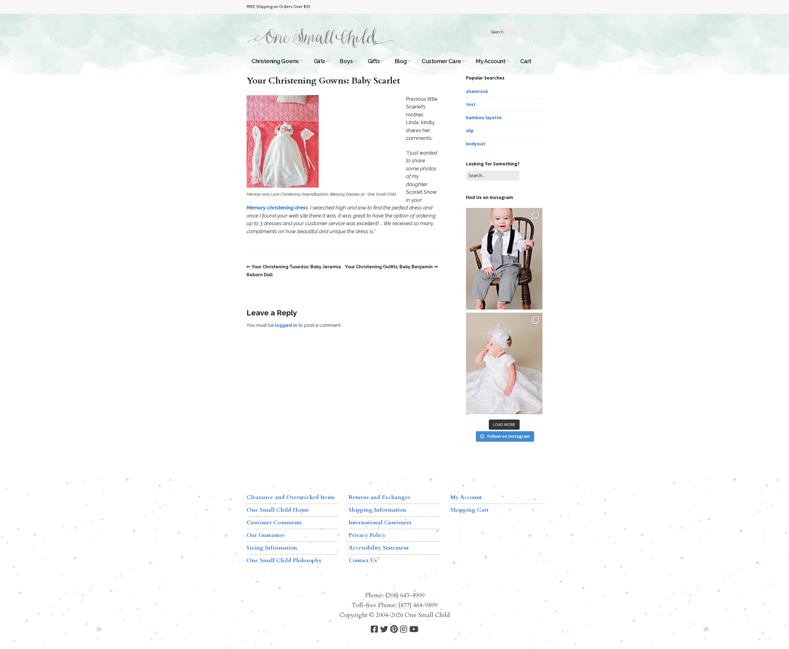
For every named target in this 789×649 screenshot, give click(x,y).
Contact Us (363, 560)
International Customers (380, 522)
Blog (401, 61)
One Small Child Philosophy (284, 560)
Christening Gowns (275, 61)
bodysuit (475, 144)
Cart (525, 61)
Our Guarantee (266, 535)
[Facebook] (374, 629)
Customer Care (441, 61)
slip (470, 130)
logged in (286, 325)
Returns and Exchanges (379, 497)
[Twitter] (384, 629)
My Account (490, 61)
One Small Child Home (278, 510)
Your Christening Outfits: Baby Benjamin (389, 266)
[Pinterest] (394, 629)
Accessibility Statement (379, 548)
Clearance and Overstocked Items (291, 497)
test (471, 104)
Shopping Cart (469, 510)
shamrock (477, 91)
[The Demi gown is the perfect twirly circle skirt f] (504, 363)
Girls (319, 61)
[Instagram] (403, 629)
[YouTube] (413, 629)
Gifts (374, 61)
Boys (346, 61)
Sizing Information (272, 548)
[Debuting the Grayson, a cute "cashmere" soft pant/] (504, 259)
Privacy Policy (367, 535)
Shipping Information (377, 510)
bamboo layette (484, 117)
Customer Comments (274, 522)
